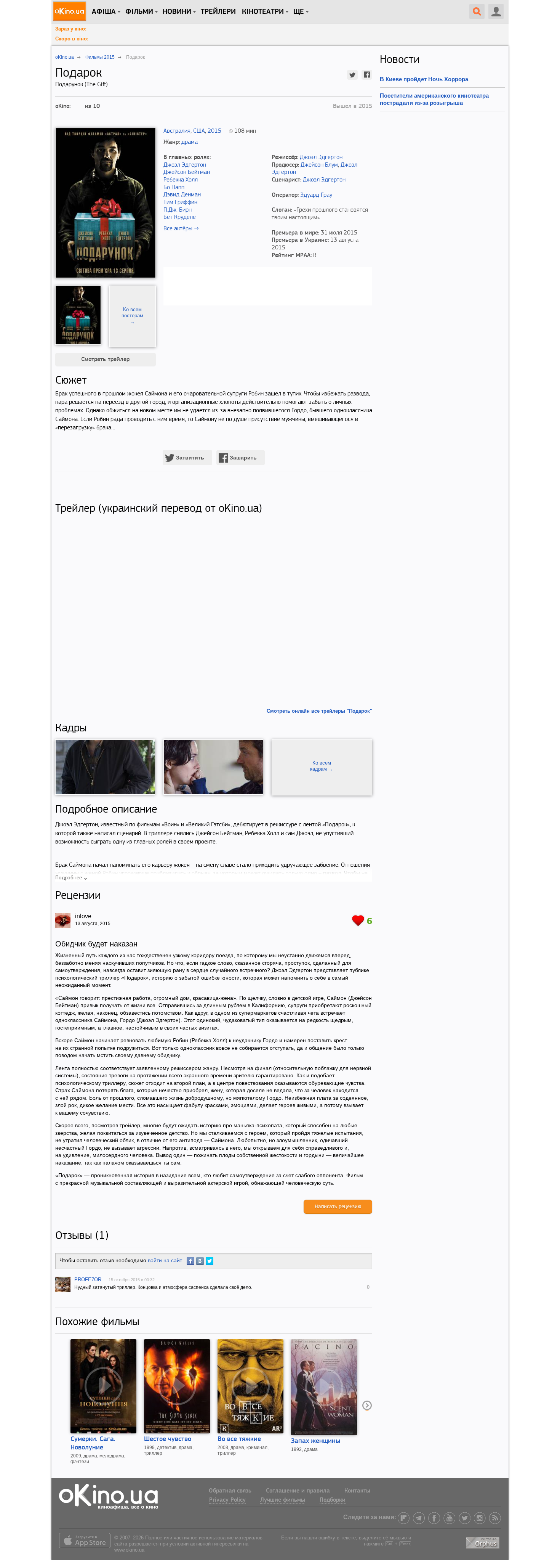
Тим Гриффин (180, 202)
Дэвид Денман (182, 195)
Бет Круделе (179, 217)
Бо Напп (173, 188)
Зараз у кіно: (70, 29)
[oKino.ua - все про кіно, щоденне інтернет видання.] (71, 11)
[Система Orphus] (483, 1541)
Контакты (357, 1491)
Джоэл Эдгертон (184, 165)
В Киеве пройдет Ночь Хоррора (424, 79)
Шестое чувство (167, 1439)
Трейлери (218, 12)
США (199, 131)
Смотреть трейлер (105, 360)
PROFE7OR (87, 1279)
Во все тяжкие (239, 1439)
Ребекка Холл (180, 180)
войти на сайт (164, 1260)
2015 (214, 131)
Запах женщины (315, 1441)
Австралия (176, 131)
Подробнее (68, 878)
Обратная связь (230, 1491)
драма (189, 142)
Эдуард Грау (316, 195)
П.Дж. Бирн (177, 210)
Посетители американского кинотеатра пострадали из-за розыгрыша (434, 99)
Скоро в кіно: (71, 39)
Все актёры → (181, 229)
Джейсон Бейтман (186, 172)
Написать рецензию (338, 1207)
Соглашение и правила (298, 1491)
